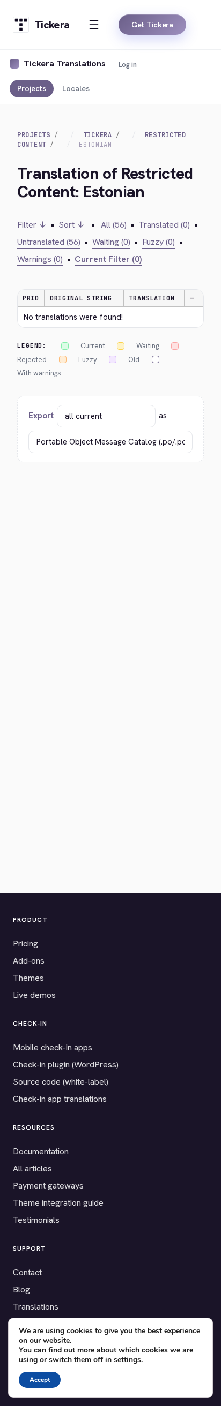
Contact (27, 1272)
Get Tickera (152, 24)
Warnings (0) (40, 259)
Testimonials (36, 1219)
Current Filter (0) (108, 259)
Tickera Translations (65, 63)
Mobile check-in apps (52, 1047)
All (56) (114, 224)
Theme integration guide (58, 1202)
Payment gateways (48, 1185)
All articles (32, 1168)
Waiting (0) (111, 241)
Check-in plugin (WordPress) (66, 1064)
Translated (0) (164, 224)
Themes (28, 977)
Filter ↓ (32, 224)
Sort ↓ (71, 224)
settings (127, 1360)
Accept (40, 1379)
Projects (31, 88)
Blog (21, 1289)
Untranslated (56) (48, 241)
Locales (76, 88)
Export (41, 415)
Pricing (25, 943)
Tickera (97, 135)
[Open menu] (94, 24)
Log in (128, 64)
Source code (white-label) (60, 1081)
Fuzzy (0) (158, 241)
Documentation (41, 1151)
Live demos (34, 995)
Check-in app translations (60, 1098)
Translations (35, 1306)
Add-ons (29, 960)
